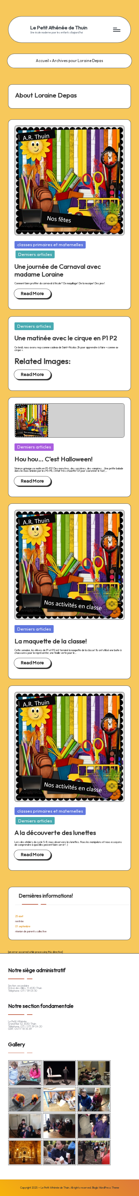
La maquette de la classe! (51, 641)
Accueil (42, 61)
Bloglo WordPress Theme (105, 1188)
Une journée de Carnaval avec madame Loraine (58, 270)
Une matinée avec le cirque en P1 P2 (66, 338)
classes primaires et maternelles (50, 244)
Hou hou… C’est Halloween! (53, 459)
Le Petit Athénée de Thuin (58, 27)
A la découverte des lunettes (55, 832)
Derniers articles (35, 254)
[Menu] (116, 29)
